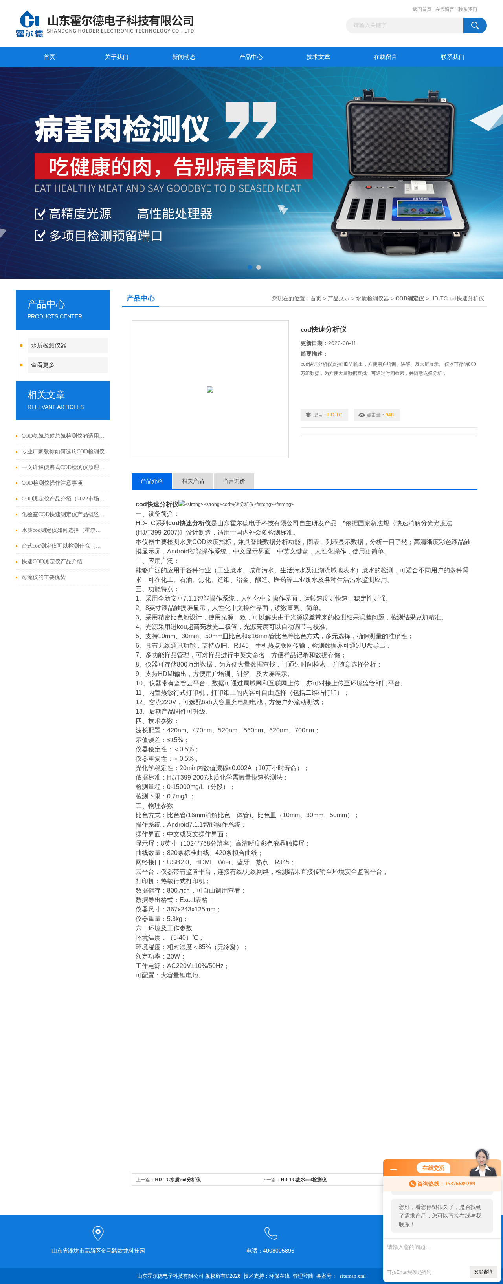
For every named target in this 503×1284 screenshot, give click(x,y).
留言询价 (234, 481)
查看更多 (43, 365)
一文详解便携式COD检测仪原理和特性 (64, 467)
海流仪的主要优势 (44, 577)
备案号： (326, 1276)
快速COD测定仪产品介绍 (52, 561)
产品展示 (339, 298)
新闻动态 (184, 57)
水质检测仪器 (48, 345)
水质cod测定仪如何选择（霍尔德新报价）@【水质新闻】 (64, 530)
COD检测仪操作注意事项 (52, 483)
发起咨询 (483, 1272)
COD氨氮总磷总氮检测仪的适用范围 (64, 436)
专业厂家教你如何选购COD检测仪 (63, 452)
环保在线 (279, 1276)
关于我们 (117, 57)
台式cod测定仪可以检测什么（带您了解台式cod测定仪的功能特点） (64, 546)
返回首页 (422, 9)
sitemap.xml (353, 1276)
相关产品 (193, 481)
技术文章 (318, 57)
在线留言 (444, 9)
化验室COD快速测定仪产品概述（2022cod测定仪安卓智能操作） (64, 514)
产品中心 (251, 57)
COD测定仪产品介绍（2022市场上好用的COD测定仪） (64, 499)
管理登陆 (303, 1276)
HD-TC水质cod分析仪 (178, 1179)
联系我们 (467, 9)
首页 (49, 57)
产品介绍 (152, 481)
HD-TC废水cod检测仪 (304, 1179)
